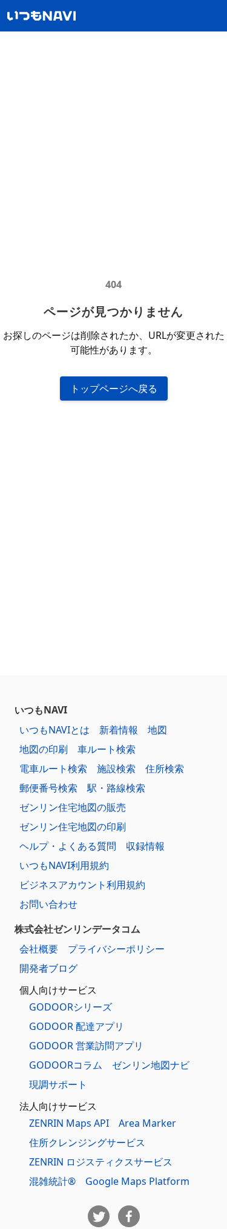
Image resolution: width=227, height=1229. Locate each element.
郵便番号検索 (48, 788)
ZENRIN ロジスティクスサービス (101, 1161)
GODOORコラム (65, 1065)
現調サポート (58, 1084)
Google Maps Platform (137, 1181)
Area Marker (147, 1123)
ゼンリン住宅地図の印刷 (72, 826)
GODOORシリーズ (70, 1007)
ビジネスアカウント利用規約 (82, 884)
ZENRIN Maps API (69, 1123)
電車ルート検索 (53, 768)
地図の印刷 (43, 749)
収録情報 (145, 846)
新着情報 (118, 729)
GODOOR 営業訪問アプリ (86, 1045)
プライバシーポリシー (116, 948)
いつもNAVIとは (54, 729)
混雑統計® (52, 1181)
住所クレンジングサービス (87, 1142)
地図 (157, 729)
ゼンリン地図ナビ (150, 1065)
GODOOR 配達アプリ (76, 1026)
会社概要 (38, 948)
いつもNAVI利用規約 (64, 865)
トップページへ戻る (113, 388)
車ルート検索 (106, 749)
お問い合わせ (48, 904)
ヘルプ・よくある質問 (67, 846)
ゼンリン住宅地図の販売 (72, 807)
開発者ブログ (48, 968)
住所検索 (164, 768)
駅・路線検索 (116, 788)
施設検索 (116, 768)
